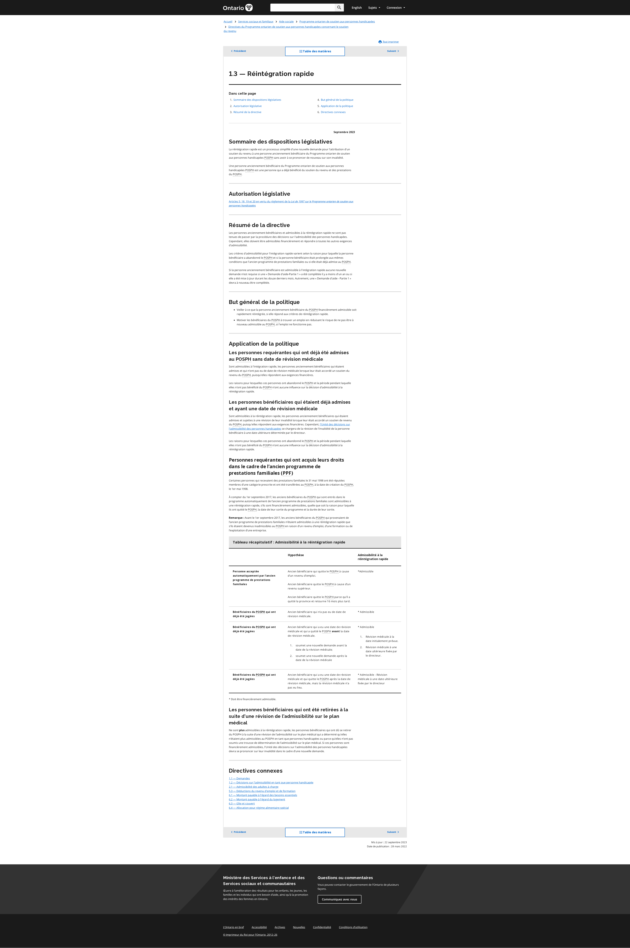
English (357, 8)
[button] (339, 7)
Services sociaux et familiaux (255, 21)
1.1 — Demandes (239, 778)
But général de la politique (337, 100)
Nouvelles (299, 927)
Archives (280, 927)
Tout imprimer (390, 41)
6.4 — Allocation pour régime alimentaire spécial (259, 808)
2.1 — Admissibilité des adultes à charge (253, 787)
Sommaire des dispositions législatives (257, 100)
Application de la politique (337, 106)
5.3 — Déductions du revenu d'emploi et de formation (262, 791)
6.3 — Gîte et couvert (242, 803)
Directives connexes (333, 112)
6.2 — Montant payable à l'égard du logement (257, 799)
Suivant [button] (391, 51)
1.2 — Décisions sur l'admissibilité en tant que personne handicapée (271, 782)
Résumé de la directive (247, 112)
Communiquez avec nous (339, 899)
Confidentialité (322, 927)
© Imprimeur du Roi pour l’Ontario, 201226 (250, 935)
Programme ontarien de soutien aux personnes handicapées (337, 21)
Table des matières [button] (323, 53)
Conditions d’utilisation (353, 927)
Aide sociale (286, 21)
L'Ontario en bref (233, 927)
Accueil (228, 21)
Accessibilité (259, 927)
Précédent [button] (240, 51)
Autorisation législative (247, 106)
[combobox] (307, 7)
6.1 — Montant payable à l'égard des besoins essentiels (263, 795)
